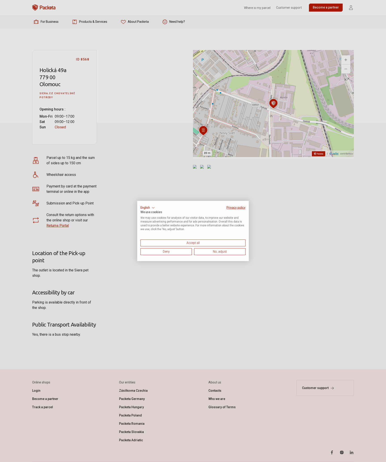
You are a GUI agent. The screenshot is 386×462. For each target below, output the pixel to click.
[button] (148, 207)
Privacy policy (236, 207)
